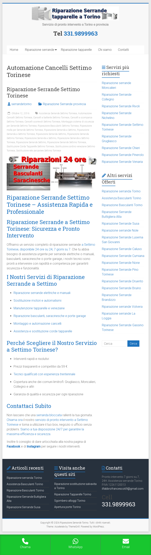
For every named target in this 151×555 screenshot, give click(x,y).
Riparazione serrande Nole (120, 230)
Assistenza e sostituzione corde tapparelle (43, 331)
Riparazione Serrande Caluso (122, 249)
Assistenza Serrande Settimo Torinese (58, 113)
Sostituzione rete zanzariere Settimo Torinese (38, 150)
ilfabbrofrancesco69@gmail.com (123, 488)
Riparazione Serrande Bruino (121, 288)
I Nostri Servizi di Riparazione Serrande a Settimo (46, 280)
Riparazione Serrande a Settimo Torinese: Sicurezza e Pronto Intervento (48, 228)
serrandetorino (21, 104)
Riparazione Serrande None (121, 263)
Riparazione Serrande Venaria (122, 162)
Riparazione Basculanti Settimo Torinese (58, 125)
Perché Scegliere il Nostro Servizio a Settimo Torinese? (52, 346)
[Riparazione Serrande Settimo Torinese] (52, 158)
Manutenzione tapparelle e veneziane (39, 308)
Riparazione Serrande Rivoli (121, 106)
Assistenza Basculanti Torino (121, 198)
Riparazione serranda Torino (121, 191)
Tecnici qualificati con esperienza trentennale (44, 374)
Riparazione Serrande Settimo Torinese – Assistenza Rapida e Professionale (50, 204)
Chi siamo (105, 50)
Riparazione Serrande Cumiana (123, 256)
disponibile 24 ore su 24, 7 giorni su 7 (45, 249)
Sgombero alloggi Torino (69, 500)
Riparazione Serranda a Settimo (60, 130)
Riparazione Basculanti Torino (122, 205)
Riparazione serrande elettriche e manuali (42, 293)
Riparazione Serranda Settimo (51, 134)
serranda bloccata (49, 415)
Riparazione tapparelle (76, 50)
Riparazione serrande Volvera (122, 307)
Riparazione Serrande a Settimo (40, 138)
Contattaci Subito (29, 406)
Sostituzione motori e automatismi (37, 300)
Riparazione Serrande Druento (122, 281)
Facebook (13, 446)
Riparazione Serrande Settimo (31, 142)
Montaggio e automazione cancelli (37, 323)
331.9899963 (81, 33)
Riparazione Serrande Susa (120, 223)
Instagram (34, 446)
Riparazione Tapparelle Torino (72, 494)
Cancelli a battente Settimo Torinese (51, 117)
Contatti (123, 50)
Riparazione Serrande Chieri (121, 148)
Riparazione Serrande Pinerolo (123, 155)
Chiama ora (15, 420)
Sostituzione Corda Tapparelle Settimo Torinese (30, 146)
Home (14, 50)
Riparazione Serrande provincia (64, 104)
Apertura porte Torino (67, 507)
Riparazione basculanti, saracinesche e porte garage (50, 316)
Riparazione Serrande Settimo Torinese (43, 92)
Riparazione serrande (39, 50)
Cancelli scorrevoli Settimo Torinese (42, 121)
